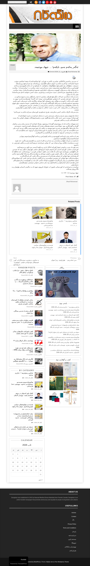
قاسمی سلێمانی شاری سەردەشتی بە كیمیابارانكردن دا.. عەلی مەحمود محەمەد (22, 322)
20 (26, 466)
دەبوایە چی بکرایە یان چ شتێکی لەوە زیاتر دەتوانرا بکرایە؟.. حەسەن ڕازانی (22, 429)
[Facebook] (40, 2)
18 (36, 466)
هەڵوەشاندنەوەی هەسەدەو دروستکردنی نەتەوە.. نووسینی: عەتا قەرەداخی (43, 223)
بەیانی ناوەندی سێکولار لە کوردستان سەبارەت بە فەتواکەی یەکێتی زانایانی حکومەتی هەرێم (22, 302)
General (52, 71)
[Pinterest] (51, 2)
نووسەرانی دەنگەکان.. (70, 547)
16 (13, 462)
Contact (73, 516)
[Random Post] (31, 2)
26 (31, 470)
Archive (74, 512)
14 (22, 462)
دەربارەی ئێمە (72, 535)
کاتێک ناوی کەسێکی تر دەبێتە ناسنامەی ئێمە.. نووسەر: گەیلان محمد (67, 247)
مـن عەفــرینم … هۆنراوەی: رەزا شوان (63, 260)
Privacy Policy (72, 524)
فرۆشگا (74, 543)
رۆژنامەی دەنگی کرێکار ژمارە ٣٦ (23, 340)
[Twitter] (43, 2)
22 (17, 466)
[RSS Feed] (36, 2)
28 (22, 470)
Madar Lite (49, 562)
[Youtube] (55, 2)
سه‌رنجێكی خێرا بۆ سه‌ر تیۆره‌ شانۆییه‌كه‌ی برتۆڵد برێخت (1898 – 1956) (22, 350)
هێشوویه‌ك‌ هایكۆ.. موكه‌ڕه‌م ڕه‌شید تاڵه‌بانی (67, 342)
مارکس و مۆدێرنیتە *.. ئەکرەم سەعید (69, 307)
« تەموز (41, 480)
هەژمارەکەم (73, 550)
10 (40, 462)
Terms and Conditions (69, 528)
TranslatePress (22, 563)
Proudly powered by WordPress (31, 562)
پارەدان (74, 531)
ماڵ (73, 520)
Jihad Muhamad (72, 71)
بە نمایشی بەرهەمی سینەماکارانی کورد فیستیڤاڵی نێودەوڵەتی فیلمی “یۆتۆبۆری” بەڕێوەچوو (26, 262)
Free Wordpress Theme (62, 562)
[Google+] (47, 2)
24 (40, 470)
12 (31, 462)
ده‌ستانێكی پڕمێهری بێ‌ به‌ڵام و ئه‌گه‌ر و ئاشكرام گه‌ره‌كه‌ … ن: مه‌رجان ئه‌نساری (24, 281)
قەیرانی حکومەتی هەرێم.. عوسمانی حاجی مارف (66, 345)
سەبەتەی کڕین (72, 539)
